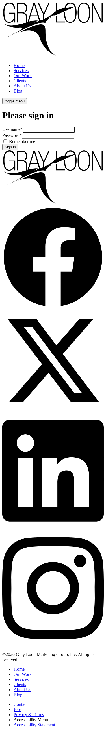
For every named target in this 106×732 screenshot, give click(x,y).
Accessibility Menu (31, 719)
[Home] (53, 55)
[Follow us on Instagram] (53, 644)
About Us (22, 85)
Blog (18, 91)
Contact (20, 704)
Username (12, 129)
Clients (20, 80)
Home (19, 65)
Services (21, 70)
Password (12, 135)
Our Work (23, 75)
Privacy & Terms (29, 714)
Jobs (17, 709)
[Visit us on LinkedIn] (53, 527)
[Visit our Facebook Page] (53, 306)
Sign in (10, 147)
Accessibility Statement (34, 724)
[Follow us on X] (53, 409)
